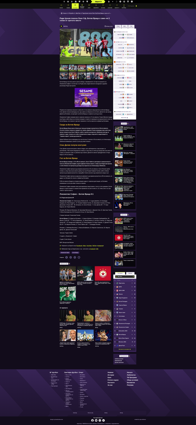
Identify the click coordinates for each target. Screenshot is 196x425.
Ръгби (81, 407)
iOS (97, 249)
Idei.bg (106, 412)
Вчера (118, 27)
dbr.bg (61, 327)
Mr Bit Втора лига (123, 111)
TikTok (94, 245)
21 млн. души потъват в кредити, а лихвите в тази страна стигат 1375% (83, 344)
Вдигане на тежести (83, 385)
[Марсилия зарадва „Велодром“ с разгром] (124, 154)
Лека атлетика (83, 382)
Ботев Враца (75, 252)
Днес (124, 27)
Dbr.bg (121, 412)
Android (92, 249)
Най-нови (124, 123)
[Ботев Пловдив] (83, 2)
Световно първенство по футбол (69, 394)
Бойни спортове (84, 396)
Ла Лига (121, 62)
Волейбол (82, 374)
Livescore (110, 7)
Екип (109, 377)
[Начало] (61, 13)
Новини (68, 7)
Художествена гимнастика (83, 390)
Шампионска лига (69, 386)
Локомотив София (65, 252)
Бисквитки (131, 382)
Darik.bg (75, 412)
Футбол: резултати (119, 362)
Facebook (79, 245)
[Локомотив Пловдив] (120, 2)
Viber (84, 245)
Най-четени (123, 214)
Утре (131, 27)
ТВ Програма (124, 7)
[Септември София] (113, 1)
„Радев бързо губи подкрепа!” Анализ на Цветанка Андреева (67, 343)
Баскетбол (82, 376)
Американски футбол (83, 404)
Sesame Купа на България (55, 380)
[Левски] (76, 2)
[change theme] (136, 6)
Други (67, 406)
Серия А (120, 75)
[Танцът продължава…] (124, 262)
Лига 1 (120, 91)
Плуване (82, 398)
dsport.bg (65, 26)
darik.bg (79, 327)
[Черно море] (128, 2)
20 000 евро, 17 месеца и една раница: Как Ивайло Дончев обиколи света (67, 324)
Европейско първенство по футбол (69, 399)
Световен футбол (82, 7)
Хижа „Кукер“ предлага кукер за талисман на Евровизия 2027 (103, 343)
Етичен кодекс (113, 380)
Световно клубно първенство (69, 403)
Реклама (130, 385)
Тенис (81, 378)
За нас (110, 385)
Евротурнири (54, 386)
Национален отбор (54, 383)
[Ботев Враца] (132, 2)
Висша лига (121, 42)
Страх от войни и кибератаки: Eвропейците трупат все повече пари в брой (103, 324)
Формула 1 (82, 380)
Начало (61, 7)
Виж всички (123, 117)
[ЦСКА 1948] (72, 2)
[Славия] (109, 2)
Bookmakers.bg (118, 360)
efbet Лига (78, 13)
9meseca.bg (90, 412)
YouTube (89, 245)
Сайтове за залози (119, 358)
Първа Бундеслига (68, 379)
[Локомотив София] (124, 2)
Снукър (82, 400)
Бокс (81, 387)
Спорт (89, 7)
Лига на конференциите (69, 391)
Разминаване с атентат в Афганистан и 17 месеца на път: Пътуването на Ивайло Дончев (85, 324)
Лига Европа (69, 388)
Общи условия (132, 380)
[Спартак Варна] (87, 2)
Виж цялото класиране (124, 349)
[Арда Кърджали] (79, 2)
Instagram (100, 245)
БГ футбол (75, 7)
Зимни (81, 392)
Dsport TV (117, 7)
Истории (103, 7)
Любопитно (96, 7)
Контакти (111, 382)
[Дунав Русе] (116, 2)
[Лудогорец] (64, 2)
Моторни (82, 394)
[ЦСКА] (68, 2)
